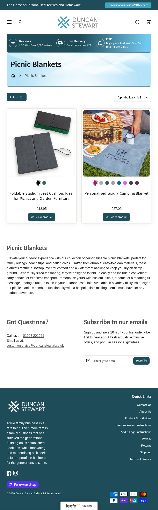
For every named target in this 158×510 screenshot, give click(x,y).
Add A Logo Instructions (136, 432)
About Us (145, 411)
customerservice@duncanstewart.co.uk (35, 345)
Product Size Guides (138, 418)
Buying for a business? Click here (128, 5)
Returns (146, 445)
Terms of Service (140, 459)
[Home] (79, 21)
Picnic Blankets (36, 75)
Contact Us (144, 404)
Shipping (145, 452)
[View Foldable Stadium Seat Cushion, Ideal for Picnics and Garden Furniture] (41, 143)
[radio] (38, 183)
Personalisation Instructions (133, 425)
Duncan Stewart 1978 (27, 493)
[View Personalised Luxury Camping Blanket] (116, 143)
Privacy (146, 438)
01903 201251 (33, 335)
